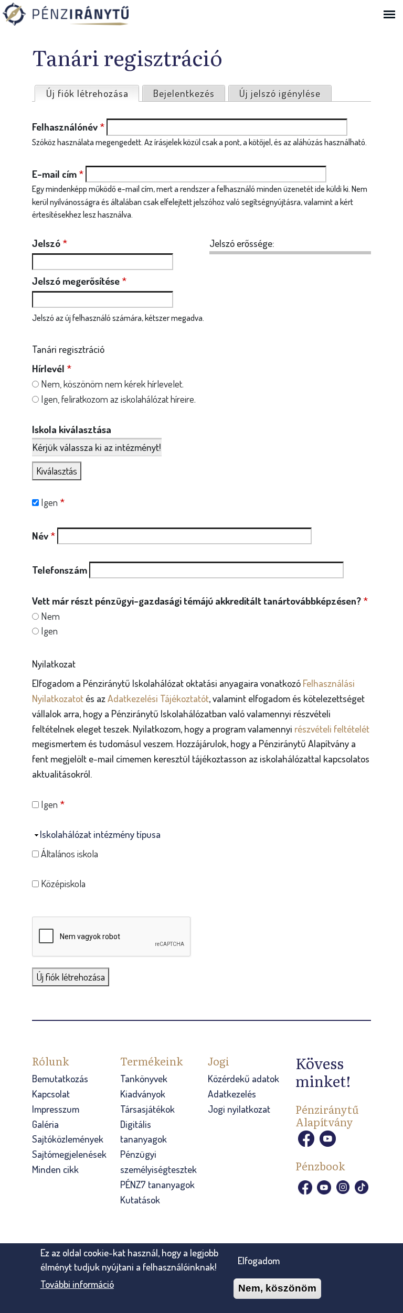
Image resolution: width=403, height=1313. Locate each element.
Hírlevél (51, 368)
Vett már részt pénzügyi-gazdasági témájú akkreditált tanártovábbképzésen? (200, 600)
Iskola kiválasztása (71, 429)
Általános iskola (69, 853)
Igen (53, 502)
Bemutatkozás (60, 1078)
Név (43, 535)
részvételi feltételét (331, 728)
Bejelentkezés (184, 93)
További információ (77, 1283)
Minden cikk (55, 1169)
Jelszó (49, 243)
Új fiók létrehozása (92, 93)
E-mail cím (57, 173)
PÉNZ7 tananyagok (157, 1184)
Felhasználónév (68, 126)
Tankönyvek (143, 1078)
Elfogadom (259, 1260)
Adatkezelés (232, 1093)
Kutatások (140, 1199)
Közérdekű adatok (243, 1078)
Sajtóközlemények (67, 1138)
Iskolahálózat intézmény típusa (100, 834)
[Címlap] (81, 15)
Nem (50, 615)
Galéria (45, 1124)
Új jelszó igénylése (280, 93)
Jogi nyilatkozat (239, 1108)
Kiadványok (142, 1093)
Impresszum (55, 1108)
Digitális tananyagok (143, 1131)
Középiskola (63, 883)
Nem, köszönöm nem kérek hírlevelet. (112, 383)
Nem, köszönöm (277, 1288)
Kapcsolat (51, 1093)
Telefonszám (59, 569)
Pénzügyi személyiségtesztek (158, 1161)
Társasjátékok (147, 1108)
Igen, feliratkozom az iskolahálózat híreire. (118, 398)
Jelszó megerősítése (79, 280)
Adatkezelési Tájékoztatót (158, 698)
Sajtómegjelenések (69, 1153)
